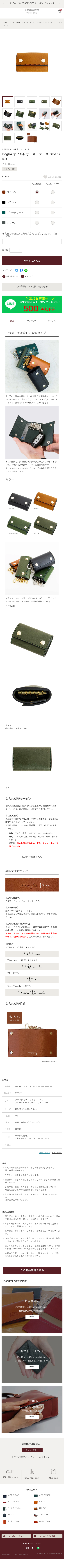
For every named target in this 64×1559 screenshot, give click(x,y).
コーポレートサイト (16, 1536)
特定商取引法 (6, 1555)
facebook (33, 1548)
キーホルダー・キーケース (21, 22)
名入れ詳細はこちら (32, 857)
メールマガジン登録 (47, 1536)
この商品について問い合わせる (32, 286)
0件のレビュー (44, 1153)
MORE (32, 1317)
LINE (38, 1548)
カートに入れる (32, 260)
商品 (12, 321)
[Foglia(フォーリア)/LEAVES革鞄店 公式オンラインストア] (32, 11)
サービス (52, 321)
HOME (5, 22)
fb (21, 270)
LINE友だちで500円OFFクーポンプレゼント (32, 3)
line (25, 270)
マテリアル (32, 321)
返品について (57, 1153)
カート (59, 11)
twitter (16, 270)
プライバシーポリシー (21, 1555)
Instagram (27, 1548)
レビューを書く (32, 1450)
